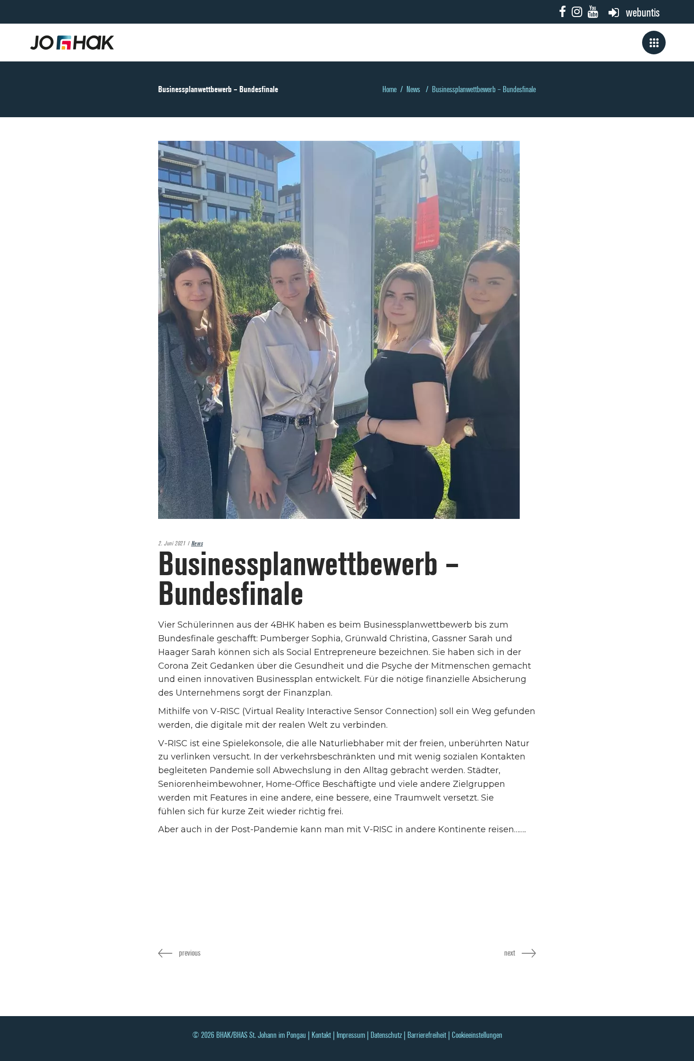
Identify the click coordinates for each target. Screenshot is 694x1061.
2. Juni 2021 (172, 543)
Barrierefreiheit (426, 1035)
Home (389, 90)
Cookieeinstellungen (477, 1035)
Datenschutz (386, 1035)
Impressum (351, 1035)
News (413, 90)
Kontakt (321, 1035)
